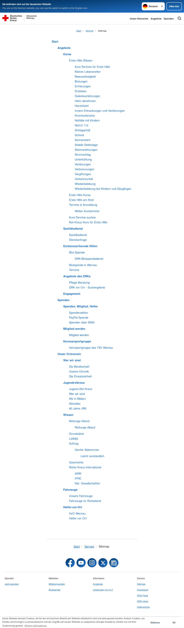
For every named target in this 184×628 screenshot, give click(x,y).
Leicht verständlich (92, 456)
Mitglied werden (74, 328)
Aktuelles (74, 403)
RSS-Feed (142, 595)
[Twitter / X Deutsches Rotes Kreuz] (103, 562)
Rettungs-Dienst (79, 421)
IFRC (78, 478)
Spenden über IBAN (81, 322)
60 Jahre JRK (77, 408)
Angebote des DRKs (77, 276)
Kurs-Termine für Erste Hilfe (92, 66)
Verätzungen (83, 164)
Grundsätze (76, 433)
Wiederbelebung (85, 183)
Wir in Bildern (77, 398)
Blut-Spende (77, 252)
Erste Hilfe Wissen (80, 60)
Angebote (156, 18)
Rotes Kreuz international (85, 467)
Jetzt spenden (12, 584)
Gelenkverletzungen (87, 96)
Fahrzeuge (70, 489)
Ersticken (81, 91)
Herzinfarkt (82, 105)
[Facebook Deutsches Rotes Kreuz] (70, 562)
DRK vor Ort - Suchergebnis (87, 287)
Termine (74, 270)
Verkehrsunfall (84, 179)
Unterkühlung (83, 159)
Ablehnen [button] (155, 622)
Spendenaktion (78, 312)
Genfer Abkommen (87, 449)
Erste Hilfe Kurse (80, 195)
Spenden (169, 18)
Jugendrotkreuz (74, 382)
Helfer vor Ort (78, 518)
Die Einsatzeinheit (80, 376)
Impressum (142, 589)
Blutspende (54, 589)
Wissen (68, 414)
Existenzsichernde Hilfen (80, 246)
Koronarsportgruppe (77, 341)
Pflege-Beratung (79, 282)
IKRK (78, 473)
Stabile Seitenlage (86, 144)
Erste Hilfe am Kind (81, 200)
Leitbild (73, 438)
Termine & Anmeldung (83, 204)
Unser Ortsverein (139, 18)
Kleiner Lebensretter (88, 71)
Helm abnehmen (85, 101)
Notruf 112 (81, 125)
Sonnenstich (82, 140)
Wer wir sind (72, 360)
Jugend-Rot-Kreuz (80, 389)
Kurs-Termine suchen (82, 217)
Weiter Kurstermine (87, 211)
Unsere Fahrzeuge (81, 496)
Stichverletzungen (86, 149)
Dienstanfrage (78, 239)
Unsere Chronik (79, 371)
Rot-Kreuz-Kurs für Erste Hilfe (88, 222)
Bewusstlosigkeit (85, 76)
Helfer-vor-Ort (72, 507)
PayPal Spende (78, 317)
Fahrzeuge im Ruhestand (85, 500)
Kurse (67, 54)
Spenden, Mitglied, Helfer (80, 306)
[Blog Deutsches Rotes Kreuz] (113, 562)
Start (55, 41)
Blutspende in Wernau (83, 265)
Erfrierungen (83, 86)
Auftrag (73, 443)
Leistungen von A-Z (103, 589)
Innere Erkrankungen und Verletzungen (100, 110)
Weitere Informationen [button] (35, 626)
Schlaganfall (82, 130)
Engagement (71, 293)
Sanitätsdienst (73, 228)
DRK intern (142, 601)
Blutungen (81, 81)
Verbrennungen (84, 169)
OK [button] (174, 622)
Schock (79, 135)
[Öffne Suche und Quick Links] (179, 18)
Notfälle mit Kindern (87, 120)
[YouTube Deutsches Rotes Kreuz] (81, 562)
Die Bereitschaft (79, 366)
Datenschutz (143, 607)
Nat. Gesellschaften (87, 483)
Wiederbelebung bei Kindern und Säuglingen (103, 188)
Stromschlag (83, 154)
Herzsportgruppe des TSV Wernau (91, 347)
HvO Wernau (77, 513)
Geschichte (76, 462)
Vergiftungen (83, 174)
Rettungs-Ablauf (85, 427)
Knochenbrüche (85, 115)
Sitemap (141, 584)
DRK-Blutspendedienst (89, 258)
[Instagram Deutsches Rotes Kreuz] (92, 562)
